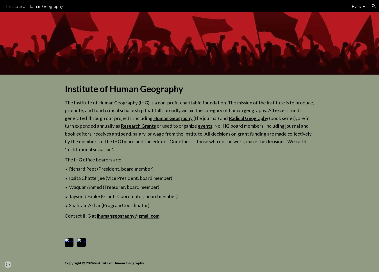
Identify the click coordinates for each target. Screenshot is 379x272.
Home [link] (356, 6)
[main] (189, 151)
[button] (373, 6)
